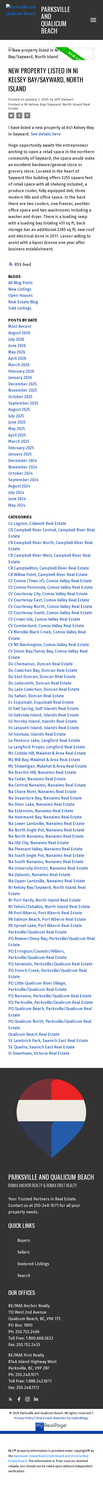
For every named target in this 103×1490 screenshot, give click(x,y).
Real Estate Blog (23, 302)
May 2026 (16, 352)
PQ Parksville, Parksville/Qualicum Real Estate (50, 1002)
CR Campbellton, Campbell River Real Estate (48, 568)
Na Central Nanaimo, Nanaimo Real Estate (47, 785)
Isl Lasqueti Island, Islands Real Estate (43, 727)
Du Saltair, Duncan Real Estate (36, 695)
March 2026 (19, 364)
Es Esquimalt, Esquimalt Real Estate (41, 702)
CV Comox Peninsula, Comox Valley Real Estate (50, 587)
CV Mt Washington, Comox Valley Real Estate (48, 644)
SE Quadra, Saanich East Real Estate (41, 1047)
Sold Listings (20, 308)
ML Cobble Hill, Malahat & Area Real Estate (47, 753)
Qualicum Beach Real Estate (34, 1034)
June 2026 (17, 345)
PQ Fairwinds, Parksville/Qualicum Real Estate (50, 964)
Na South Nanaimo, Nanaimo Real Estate (46, 861)
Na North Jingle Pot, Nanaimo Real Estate (46, 830)
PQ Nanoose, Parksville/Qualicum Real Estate (50, 996)
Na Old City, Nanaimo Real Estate (38, 842)
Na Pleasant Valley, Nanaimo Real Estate (45, 849)
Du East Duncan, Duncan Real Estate (42, 676)
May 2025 (16, 428)
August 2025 (19, 409)
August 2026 (19, 333)
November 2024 (22, 467)
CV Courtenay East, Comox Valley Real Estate (48, 600)
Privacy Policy (24, 1418)
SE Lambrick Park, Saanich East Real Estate (48, 1040)
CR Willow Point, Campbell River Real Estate (48, 574)
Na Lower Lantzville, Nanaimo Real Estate (46, 823)
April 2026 (17, 358)
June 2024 (17, 498)
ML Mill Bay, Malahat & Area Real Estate (44, 759)
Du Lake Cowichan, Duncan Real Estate (44, 689)
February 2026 (21, 371)
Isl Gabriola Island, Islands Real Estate (43, 715)
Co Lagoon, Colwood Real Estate (37, 523)
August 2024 (19, 486)
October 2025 (20, 396)
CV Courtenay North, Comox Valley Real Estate (50, 606)
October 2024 (20, 473)
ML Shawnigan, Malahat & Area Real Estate (47, 766)
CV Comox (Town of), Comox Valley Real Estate (50, 580)
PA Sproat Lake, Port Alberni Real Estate (45, 925)
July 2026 (16, 339)
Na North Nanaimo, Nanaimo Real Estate (46, 836)
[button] (10, 1399)
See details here (46, 134)
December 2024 (22, 460)
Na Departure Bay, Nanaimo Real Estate (45, 798)
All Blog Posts (20, 282)
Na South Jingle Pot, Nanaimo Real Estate (46, 855)
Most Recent (19, 326)
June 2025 (17, 422)
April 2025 (17, 435)
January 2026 (20, 377)
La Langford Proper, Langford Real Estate (46, 747)
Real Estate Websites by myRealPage (62, 1418)
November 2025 (22, 390)
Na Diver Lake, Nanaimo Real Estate (41, 804)
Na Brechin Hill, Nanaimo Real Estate (42, 772)
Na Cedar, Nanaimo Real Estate (37, 779)
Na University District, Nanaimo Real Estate (48, 868)
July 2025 (16, 416)
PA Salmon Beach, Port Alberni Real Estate (47, 919)
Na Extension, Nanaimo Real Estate (40, 810)
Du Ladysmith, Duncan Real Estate (40, 683)
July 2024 (16, 492)
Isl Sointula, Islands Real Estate (37, 734)
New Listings (20, 289)
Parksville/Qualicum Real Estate (37, 932)
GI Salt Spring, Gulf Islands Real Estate (43, 708)
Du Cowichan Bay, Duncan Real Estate (42, 670)
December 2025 (22, 384)
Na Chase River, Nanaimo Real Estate (42, 791)
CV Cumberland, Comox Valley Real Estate (46, 625)
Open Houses (20, 295)
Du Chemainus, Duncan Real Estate (40, 664)
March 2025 (18, 441)
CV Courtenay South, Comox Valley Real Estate (50, 612)
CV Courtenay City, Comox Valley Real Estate (48, 593)
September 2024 (23, 479)
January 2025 (20, 454)
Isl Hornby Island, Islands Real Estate (42, 721)
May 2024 (16, 505)
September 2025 (23, 403)
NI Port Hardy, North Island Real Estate (44, 900)
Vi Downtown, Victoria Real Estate (39, 1053)
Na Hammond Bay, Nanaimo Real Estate (45, 817)
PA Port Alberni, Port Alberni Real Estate (45, 913)
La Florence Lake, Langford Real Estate (44, 740)
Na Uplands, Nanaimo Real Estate (39, 874)
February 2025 (21, 448)
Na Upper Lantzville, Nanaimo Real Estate (46, 881)
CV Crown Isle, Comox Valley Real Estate (44, 619)
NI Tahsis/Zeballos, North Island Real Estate (49, 906)
